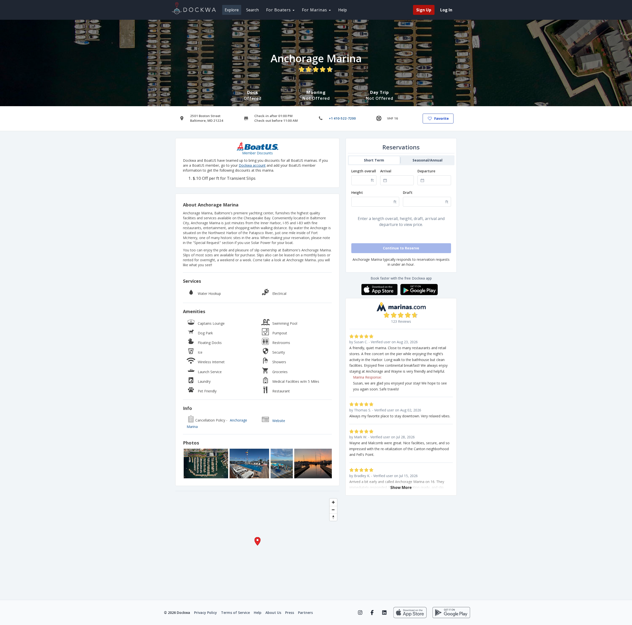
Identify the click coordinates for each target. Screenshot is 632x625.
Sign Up (423, 10)
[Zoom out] (333, 509)
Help (342, 10)
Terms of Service (235, 612)
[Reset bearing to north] (333, 517)
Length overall (363, 171)
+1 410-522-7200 (342, 118)
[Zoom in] (333, 502)
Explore (232, 10)
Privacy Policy (205, 612)
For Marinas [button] (315, 10)
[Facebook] (372, 612)
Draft (408, 192)
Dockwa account (252, 165)
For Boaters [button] (279, 10)
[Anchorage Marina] (206, 463)
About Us (273, 612)
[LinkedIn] (384, 612)
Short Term (374, 160)
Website (278, 420)
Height (357, 192)
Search (252, 10)
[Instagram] (360, 612)
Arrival (385, 171)
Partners (305, 612)
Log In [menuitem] (446, 10)
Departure (426, 171)
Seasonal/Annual (427, 160)
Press (289, 612)
